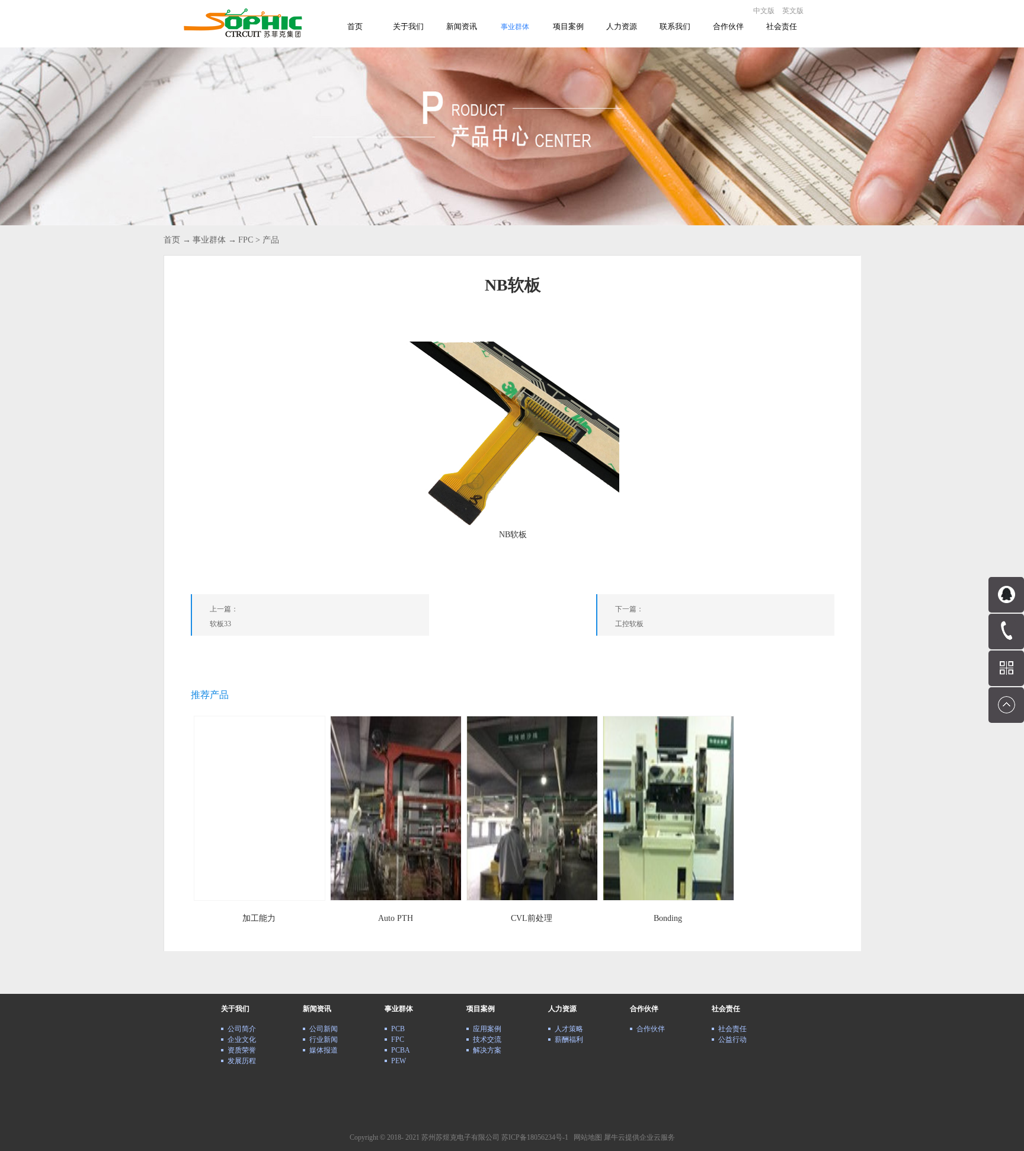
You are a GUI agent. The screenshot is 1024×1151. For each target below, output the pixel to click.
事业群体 (209, 239)
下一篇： (629, 616)
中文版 (764, 11)
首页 (355, 26)
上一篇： (224, 616)
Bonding (668, 918)
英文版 (793, 11)
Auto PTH (395, 918)
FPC (245, 239)
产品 (271, 239)
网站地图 (586, 1137)
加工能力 (259, 918)
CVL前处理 (531, 918)
